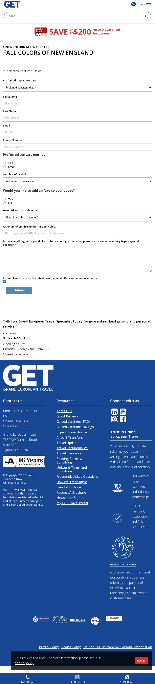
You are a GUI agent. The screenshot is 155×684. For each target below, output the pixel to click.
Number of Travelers (16, 174)
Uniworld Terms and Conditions (72, 469)
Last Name (10, 111)
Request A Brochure (71, 492)
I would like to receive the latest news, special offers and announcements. (50, 278)
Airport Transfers (70, 437)
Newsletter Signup (70, 497)
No (10, 202)
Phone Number (12, 140)
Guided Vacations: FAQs (74, 421)
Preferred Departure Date (20, 80)
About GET (64, 411)
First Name (10, 96)
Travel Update (67, 443)
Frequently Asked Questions (77, 476)
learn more (101, 33)
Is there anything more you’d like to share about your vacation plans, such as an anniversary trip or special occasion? (71, 243)
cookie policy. (24, 663)
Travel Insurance (69, 453)
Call (10, 163)
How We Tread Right (72, 482)
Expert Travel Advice (72, 432)
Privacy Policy (49, 647)
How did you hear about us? (21, 210)
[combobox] (73, 16)
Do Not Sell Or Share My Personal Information (117, 647)
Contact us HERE (15, 426)
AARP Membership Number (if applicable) (29, 226)
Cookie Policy (71, 647)
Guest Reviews (67, 416)
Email (6, 125)
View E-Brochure (69, 487)
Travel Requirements (72, 448)
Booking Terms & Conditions (69, 460)
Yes (10, 199)
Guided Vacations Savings (75, 427)
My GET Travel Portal (72, 503)
